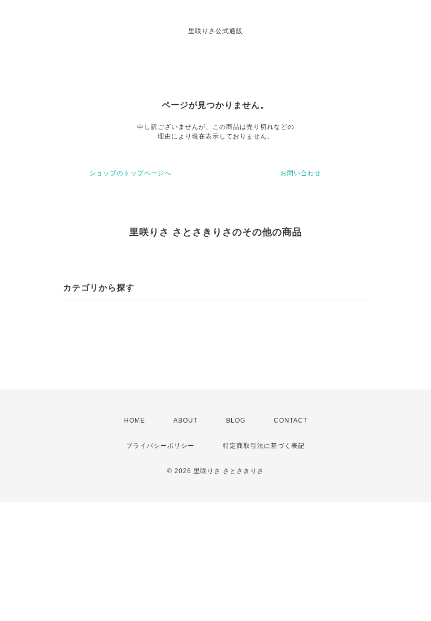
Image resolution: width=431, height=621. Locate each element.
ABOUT (185, 420)
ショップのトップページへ (130, 173)
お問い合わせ (300, 173)
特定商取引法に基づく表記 (264, 445)
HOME (134, 420)
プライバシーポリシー (160, 445)
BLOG (235, 420)
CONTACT (290, 420)
